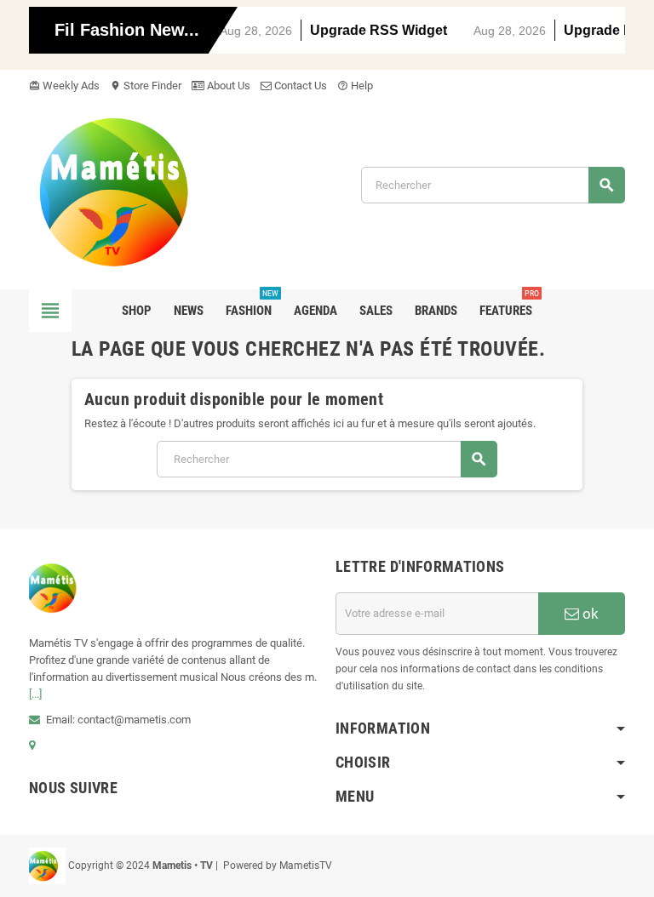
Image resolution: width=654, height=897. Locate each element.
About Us (227, 85)
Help (355, 85)
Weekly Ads (64, 85)
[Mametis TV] (135, 191)
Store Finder (145, 85)
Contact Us (299, 85)
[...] (35, 694)
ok (589, 613)
